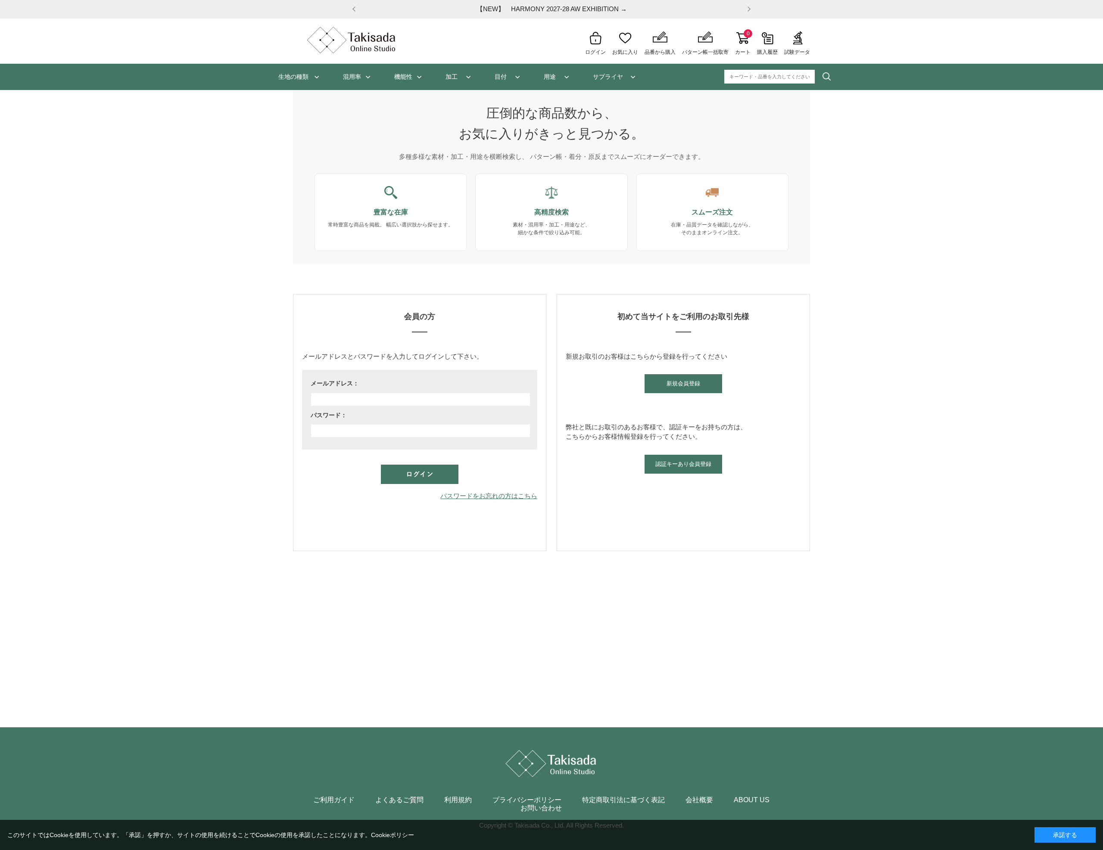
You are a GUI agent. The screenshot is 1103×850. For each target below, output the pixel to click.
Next (747, 9)
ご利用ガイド (334, 800)
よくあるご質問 (399, 800)
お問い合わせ (541, 808)
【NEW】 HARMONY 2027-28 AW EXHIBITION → (552, 8)
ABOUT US (752, 800)
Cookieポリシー (392, 834)
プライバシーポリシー (526, 800)
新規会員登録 (683, 383)
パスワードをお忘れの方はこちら (488, 495)
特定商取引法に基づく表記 (623, 800)
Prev (355, 9)
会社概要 (699, 800)
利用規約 (458, 800)
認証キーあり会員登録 (683, 464)
